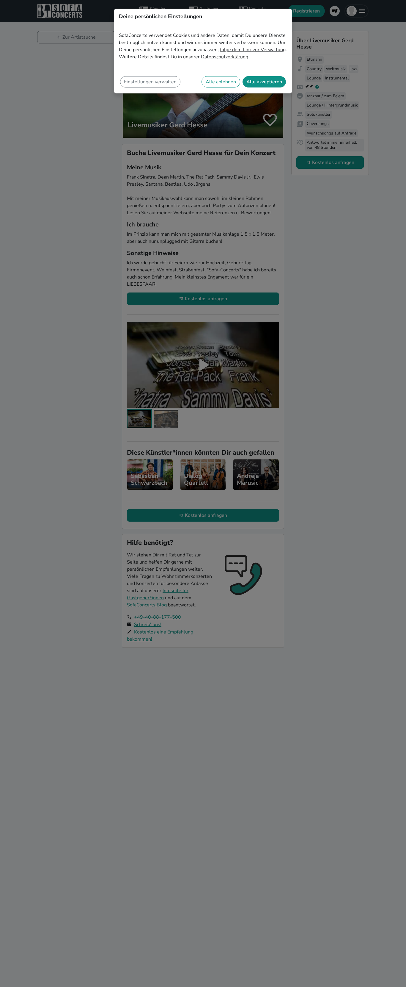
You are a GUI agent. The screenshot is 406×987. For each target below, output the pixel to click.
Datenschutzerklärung (224, 57)
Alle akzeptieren (264, 82)
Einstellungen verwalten (150, 82)
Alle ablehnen (221, 82)
